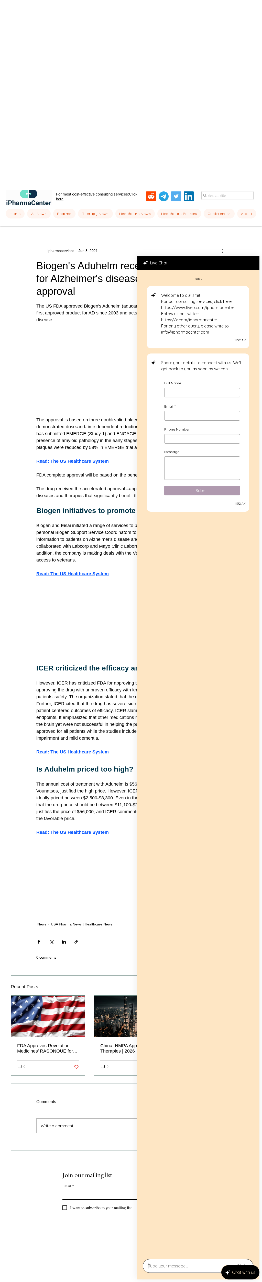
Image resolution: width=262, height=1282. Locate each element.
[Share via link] (76, 941)
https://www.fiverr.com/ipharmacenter (197, 307)
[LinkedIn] (189, 196)
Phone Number (177, 429)
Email (170, 406)
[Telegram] (164, 196)
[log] (198, 763)
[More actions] (223, 251)
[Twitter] (176, 196)
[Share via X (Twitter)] (51, 941)
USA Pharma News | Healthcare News (81, 924)
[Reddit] (151, 196)
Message (171, 451)
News (41, 924)
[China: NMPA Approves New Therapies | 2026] (131, 1016)
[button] (64, 214)
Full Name (172, 383)
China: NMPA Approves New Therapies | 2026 (129, 1048)
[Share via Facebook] (38, 941)
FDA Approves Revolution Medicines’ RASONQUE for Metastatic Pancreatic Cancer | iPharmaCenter (47, 1048)
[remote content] (131, 373)
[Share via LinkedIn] (63, 941)
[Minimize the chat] (249, 263)
